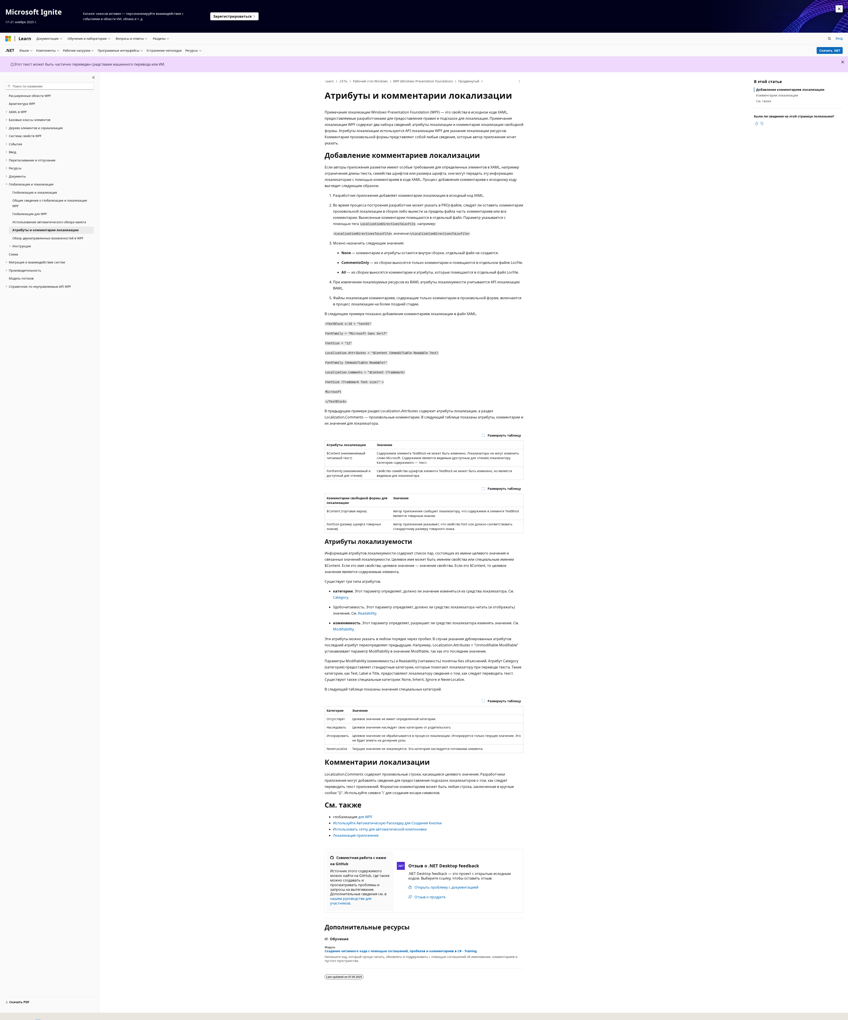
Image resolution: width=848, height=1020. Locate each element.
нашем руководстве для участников (350, 901)
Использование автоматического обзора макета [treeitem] (49, 222)
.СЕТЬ (343, 81)
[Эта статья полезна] (756, 123)
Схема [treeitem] (13, 254)
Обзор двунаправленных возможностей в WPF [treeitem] (47, 238)
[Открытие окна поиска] (829, 39)
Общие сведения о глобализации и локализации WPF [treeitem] (49, 203)
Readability (367, 613)
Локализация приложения (356, 835)
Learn (330, 81)
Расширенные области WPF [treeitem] (30, 96)
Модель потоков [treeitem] (21, 278)
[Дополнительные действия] (519, 81)
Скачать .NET (829, 50)
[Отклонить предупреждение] (839, 8)
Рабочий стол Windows (370, 81)
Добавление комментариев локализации (790, 89)
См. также (763, 101)
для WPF (365, 816)
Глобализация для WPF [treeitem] (29, 214)
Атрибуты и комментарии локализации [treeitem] (45, 230)
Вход (839, 38)
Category (340, 597)
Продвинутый (468, 81)
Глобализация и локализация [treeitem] (34, 192)
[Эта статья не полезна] (762, 123)
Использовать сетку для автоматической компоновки (380, 829)
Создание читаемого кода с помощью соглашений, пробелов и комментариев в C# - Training (401, 951)
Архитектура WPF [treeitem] (22, 104)
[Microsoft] (8, 39)
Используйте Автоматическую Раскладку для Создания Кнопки (387, 823)
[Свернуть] (93, 77)
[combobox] (49, 86)
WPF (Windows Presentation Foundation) (423, 81)
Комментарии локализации (777, 95)
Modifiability (343, 629)
